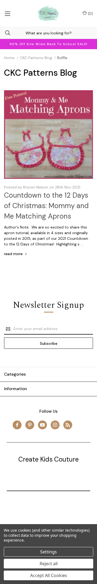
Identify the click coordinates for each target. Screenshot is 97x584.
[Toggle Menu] (7, 13)
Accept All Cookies (48, 575)
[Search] (5, 33)
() (90, 13)
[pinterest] (29, 425)
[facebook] (17, 425)
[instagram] (55, 425)
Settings (48, 552)
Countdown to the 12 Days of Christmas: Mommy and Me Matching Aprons (46, 206)
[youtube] (42, 425)
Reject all (49, 564)
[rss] (67, 425)
